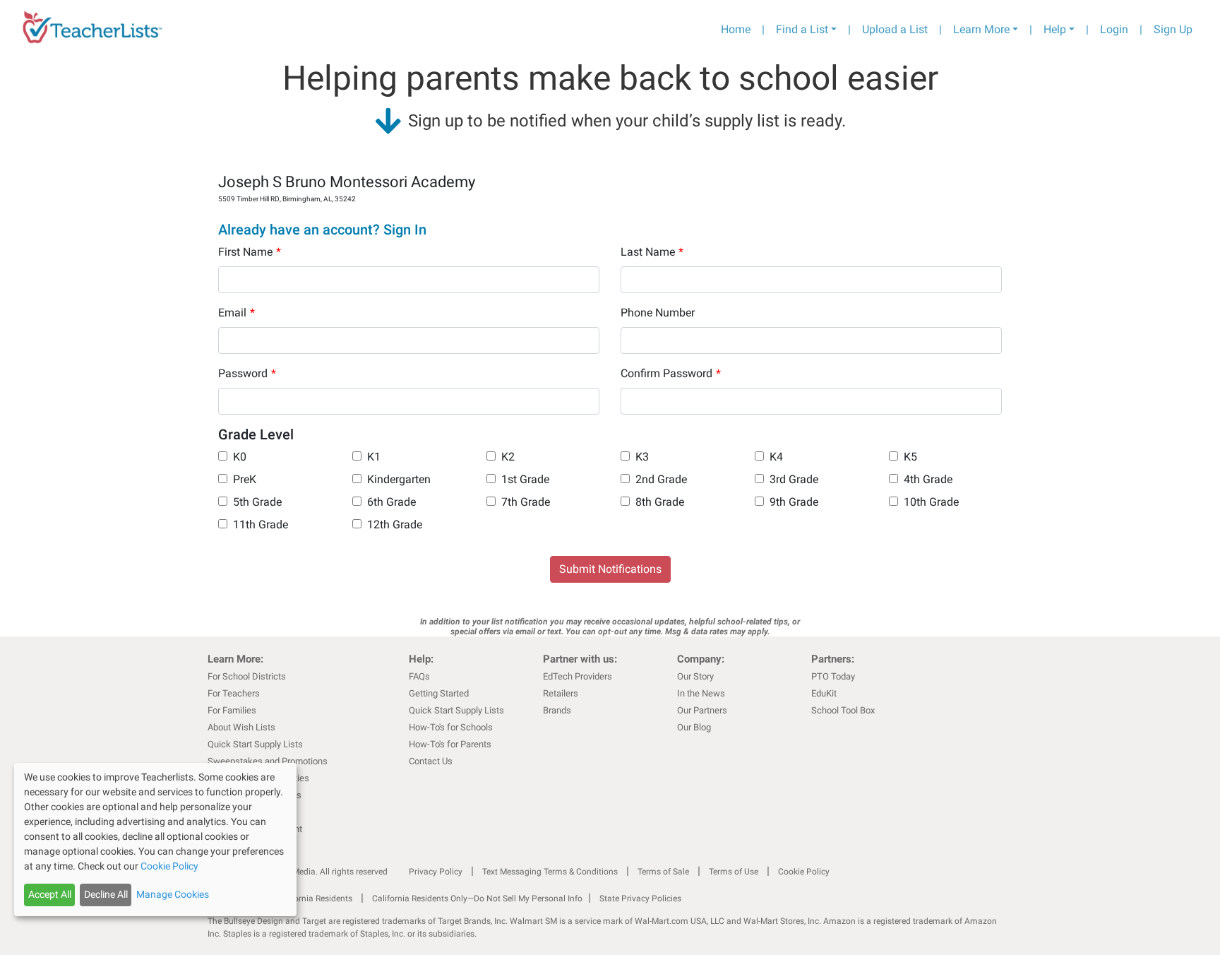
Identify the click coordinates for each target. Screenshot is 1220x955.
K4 (776, 456)
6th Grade (391, 502)
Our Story (695, 676)
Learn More (981, 29)
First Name (249, 252)
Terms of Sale (663, 872)
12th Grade (394, 524)
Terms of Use (733, 872)
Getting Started (439, 693)
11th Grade (260, 524)
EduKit (824, 693)
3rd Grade (794, 479)
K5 (910, 456)
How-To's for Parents (450, 744)
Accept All (49, 894)
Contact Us (431, 761)
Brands (557, 710)
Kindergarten (399, 479)
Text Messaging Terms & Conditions (550, 872)
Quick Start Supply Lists (255, 744)
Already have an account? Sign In (322, 229)
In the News (701, 693)
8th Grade (659, 502)
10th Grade (931, 502)
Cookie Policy (804, 872)
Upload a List (895, 29)
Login (1114, 29)
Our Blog (694, 727)
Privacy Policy (435, 872)
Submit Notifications (610, 569)
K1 (374, 456)
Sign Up (1173, 29)
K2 (508, 456)
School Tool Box (843, 710)
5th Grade (257, 502)
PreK (244, 479)
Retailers (560, 693)
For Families (232, 710)
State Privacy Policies (640, 898)
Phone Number (658, 312)
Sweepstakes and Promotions (268, 761)
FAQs (419, 676)
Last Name (652, 252)
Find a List (802, 29)
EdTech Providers (577, 676)
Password (247, 373)
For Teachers (234, 693)
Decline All (106, 894)
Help (1054, 29)
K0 (239, 456)
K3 (642, 456)
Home (735, 29)
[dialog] (155, 839)
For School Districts (247, 676)
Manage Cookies (172, 894)
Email (236, 312)
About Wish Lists (241, 727)
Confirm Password (671, 373)
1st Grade (525, 479)
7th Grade (525, 502)
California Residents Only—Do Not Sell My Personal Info (477, 898)
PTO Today (833, 676)
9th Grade (794, 502)
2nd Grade (661, 479)
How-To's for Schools (451, 727)
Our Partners (702, 710)
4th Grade (928, 479)
